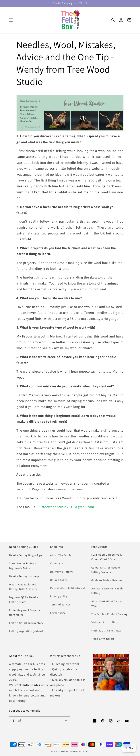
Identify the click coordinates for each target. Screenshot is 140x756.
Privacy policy (58, 596)
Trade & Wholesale (103, 638)
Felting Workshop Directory (26, 622)
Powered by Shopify (79, 751)
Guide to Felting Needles (106, 580)
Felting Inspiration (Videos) (26, 631)
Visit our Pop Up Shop (104, 622)
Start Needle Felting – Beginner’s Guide (22, 565)
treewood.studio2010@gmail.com (68, 507)
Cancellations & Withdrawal (67, 588)
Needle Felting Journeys (24, 576)
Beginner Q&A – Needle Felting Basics (23, 599)
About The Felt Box (62, 555)
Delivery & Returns (61, 571)
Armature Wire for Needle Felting (107, 591)
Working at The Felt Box (106, 630)
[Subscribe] (66, 720)
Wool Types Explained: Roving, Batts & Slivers (23, 587)
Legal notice (58, 612)
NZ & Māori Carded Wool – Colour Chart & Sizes (107, 557)
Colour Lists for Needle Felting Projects (105, 570)
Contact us (56, 563)
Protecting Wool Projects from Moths (24, 612)
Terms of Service (60, 604)
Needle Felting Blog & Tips (25, 555)
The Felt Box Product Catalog (109, 614)
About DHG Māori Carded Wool (107, 603)
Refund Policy (58, 580)
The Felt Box (63, 751)
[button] (11, 20)
